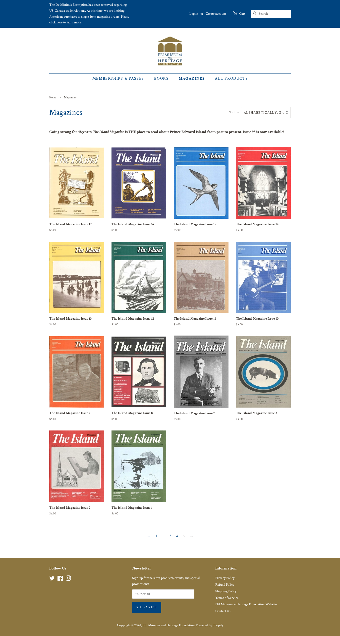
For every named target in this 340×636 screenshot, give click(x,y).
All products (231, 78)
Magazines (192, 78)
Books (161, 78)
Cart (242, 13)
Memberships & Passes (118, 78)
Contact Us (222, 611)
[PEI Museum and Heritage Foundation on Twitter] (52, 579)
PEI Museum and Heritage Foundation (169, 625)
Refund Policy (224, 584)
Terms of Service (226, 598)
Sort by (234, 112)
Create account (216, 13)
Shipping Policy (225, 591)
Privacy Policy (224, 578)
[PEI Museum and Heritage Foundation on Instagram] (68, 579)
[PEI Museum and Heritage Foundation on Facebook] (60, 579)
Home (52, 97)
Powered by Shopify (209, 625)
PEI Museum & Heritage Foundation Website (246, 604)
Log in (193, 13)
